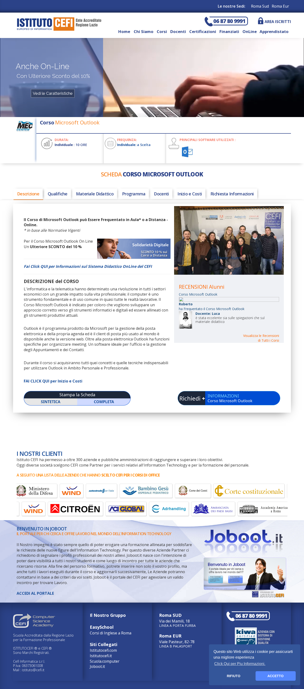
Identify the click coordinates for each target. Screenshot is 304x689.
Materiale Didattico (95, 194)
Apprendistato (273, 31)
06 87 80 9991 (229, 21)
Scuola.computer (104, 661)
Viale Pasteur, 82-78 (177, 640)
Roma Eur (280, 6)
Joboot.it (97, 666)
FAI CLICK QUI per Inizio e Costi (53, 381)
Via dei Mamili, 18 (177, 619)
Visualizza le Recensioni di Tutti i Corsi (261, 338)
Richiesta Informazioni (232, 194)
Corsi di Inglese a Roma (110, 630)
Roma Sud (260, 6)
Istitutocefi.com (103, 650)
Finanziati (229, 31)
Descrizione (28, 194)
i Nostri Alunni (229, 257)
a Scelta (133, 144)
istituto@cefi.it (33, 669)
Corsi (162, 31)
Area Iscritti (278, 21)
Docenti (178, 31)
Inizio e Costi (189, 194)
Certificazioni (202, 31)
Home (124, 31)
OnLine (249, 31)
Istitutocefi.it (101, 655)
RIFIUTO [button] (233, 676)
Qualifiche (57, 194)
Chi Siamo (143, 31)
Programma (133, 194)
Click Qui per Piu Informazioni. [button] (239, 664)
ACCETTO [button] (275, 676)
